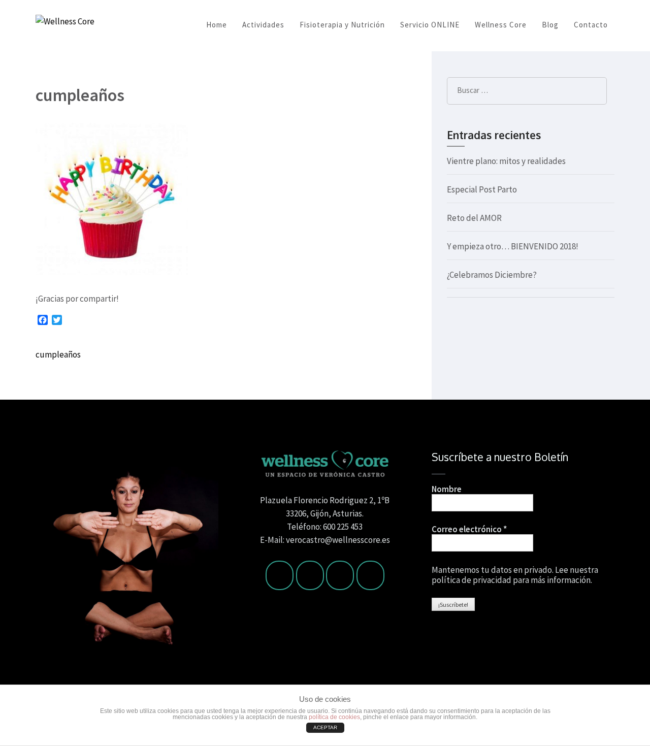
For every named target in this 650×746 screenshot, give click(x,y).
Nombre (447, 489)
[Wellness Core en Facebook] (280, 575)
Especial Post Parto (482, 189)
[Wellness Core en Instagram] (340, 575)
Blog (550, 24)
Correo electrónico (469, 529)
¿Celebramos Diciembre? (492, 274)
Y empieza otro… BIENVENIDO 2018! (512, 246)
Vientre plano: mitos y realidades (506, 161)
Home (216, 24)
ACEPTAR (325, 727)
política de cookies (334, 717)
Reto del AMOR (474, 217)
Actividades (263, 24)
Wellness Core (501, 24)
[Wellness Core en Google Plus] (370, 575)
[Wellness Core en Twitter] (310, 575)
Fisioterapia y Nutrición (342, 24)
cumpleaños (58, 354)
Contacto (591, 24)
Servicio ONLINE (430, 24)
